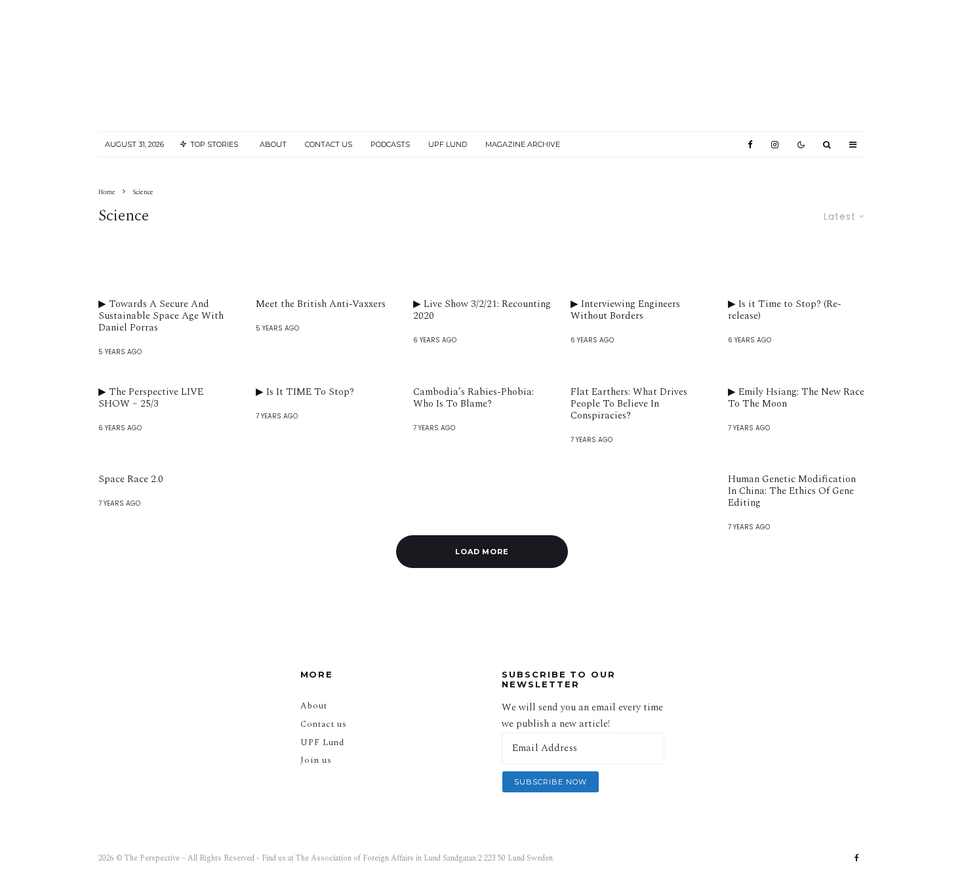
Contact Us (328, 144)
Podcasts (390, 144)
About (273, 144)
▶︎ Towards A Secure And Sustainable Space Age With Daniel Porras (161, 316)
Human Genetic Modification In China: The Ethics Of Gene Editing (792, 491)
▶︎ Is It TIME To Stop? (305, 392)
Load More (482, 551)
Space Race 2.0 (130, 479)
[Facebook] (750, 144)
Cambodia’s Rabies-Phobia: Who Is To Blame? (473, 398)
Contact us (323, 724)
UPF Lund (447, 144)
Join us (316, 760)
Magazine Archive (522, 144)
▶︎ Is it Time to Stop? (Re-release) (784, 310)
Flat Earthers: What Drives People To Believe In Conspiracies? (629, 404)
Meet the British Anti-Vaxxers (321, 304)
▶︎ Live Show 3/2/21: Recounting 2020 (482, 310)
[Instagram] (775, 144)
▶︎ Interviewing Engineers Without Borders (625, 310)
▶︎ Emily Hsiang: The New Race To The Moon (796, 398)
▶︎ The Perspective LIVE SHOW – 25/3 (150, 398)
